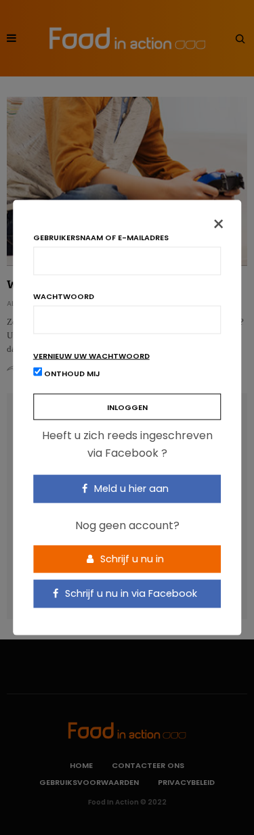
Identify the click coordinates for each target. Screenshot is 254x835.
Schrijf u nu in (131, 558)
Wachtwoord (63, 296)
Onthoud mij (71, 373)
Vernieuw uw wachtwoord (91, 356)
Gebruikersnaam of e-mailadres (101, 238)
